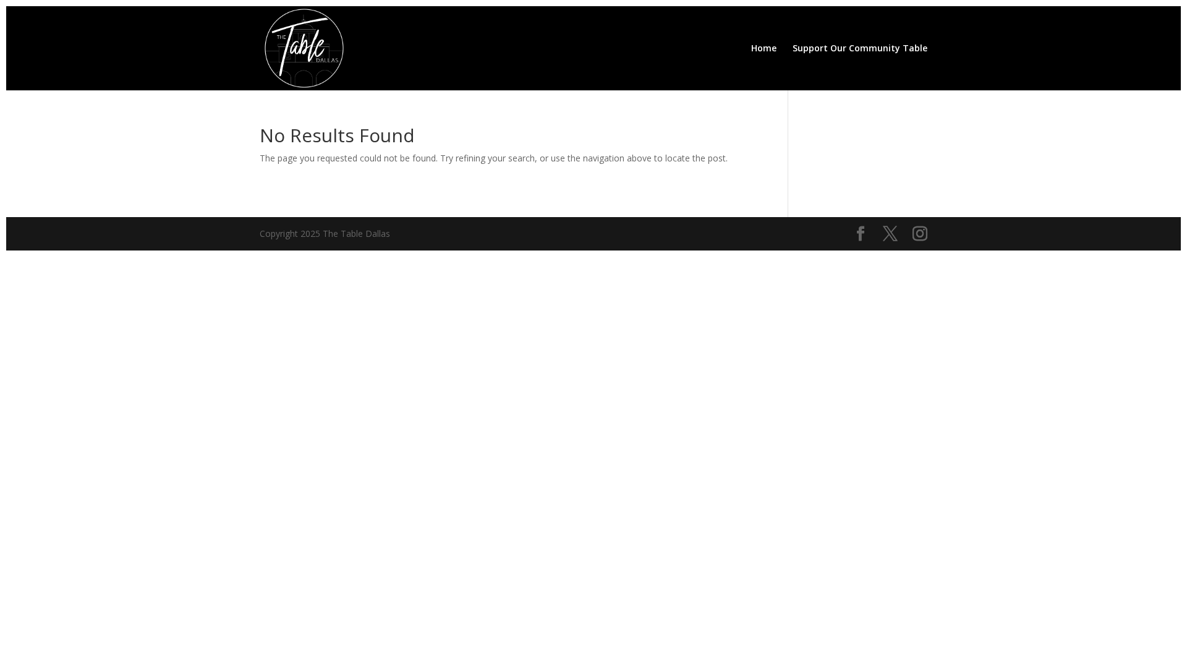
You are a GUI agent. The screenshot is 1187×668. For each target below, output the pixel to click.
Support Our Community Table (860, 49)
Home (763, 49)
